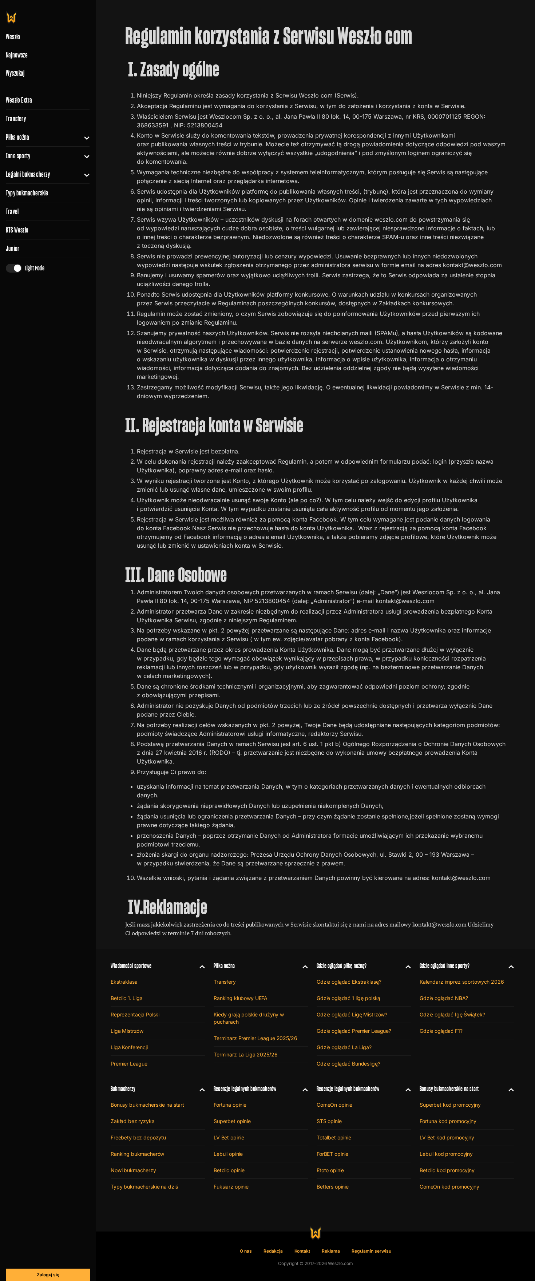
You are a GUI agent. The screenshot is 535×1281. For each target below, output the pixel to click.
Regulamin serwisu (371, 1251)
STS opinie (329, 1121)
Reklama (331, 1251)
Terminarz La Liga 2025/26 (246, 1054)
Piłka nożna (17, 137)
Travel (12, 211)
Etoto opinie (330, 1170)
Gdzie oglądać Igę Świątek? (452, 1014)
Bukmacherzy (123, 1088)
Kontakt (302, 1251)
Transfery (16, 118)
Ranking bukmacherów (137, 1154)
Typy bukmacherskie (27, 193)
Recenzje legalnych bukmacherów (245, 1088)
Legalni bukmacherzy (28, 174)
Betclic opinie (229, 1170)
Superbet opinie (232, 1121)
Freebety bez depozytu (138, 1137)
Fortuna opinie (230, 1105)
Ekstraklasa (124, 982)
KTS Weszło (17, 230)
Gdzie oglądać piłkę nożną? (342, 965)
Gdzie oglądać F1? (441, 1031)
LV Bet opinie (229, 1137)
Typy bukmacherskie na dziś (144, 1186)
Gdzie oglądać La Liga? (344, 1047)
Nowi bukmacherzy (133, 1170)
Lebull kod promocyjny (446, 1154)
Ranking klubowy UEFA (241, 998)
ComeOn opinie (334, 1105)
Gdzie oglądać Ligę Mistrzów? (352, 1014)
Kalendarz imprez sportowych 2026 (462, 982)
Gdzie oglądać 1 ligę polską (348, 998)
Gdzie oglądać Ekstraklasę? (349, 982)
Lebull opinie (228, 1154)
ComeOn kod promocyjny (449, 1186)
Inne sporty (18, 155)
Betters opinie (333, 1186)
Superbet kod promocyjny (450, 1105)
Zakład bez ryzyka (133, 1121)
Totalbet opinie (334, 1137)
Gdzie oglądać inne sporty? (445, 965)
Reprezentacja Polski (135, 1014)
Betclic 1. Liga (127, 998)
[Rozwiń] (84, 137)
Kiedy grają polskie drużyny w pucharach (249, 1018)
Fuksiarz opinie (231, 1186)
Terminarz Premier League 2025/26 (255, 1038)
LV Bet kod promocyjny (447, 1137)
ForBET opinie (332, 1154)
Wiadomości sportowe (131, 965)
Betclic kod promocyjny (447, 1170)
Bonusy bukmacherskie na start (147, 1105)
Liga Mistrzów (127, 1031)
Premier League (129, 1063)
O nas (246, 1251)
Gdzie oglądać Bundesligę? (348, 1063)
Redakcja (273, 1251)
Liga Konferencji (129, 1047)
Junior (12, 248)
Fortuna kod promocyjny (448, 1121)
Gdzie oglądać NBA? (444, 998)
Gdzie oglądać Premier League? (354, 1031)
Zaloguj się (48, 1274)
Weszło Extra (19, 100)
